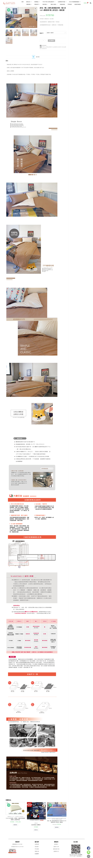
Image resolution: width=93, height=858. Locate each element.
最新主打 (28, 1)
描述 (33, 56)
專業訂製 (37, 851)
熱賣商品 (36, 1)
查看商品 (36, 829)
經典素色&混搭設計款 (56, 818)
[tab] (33, 56)
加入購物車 (51, 40)
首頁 (23, 1)
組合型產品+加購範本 (36, 824)
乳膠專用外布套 (61, 1)
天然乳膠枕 (21, 816)
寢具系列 (37, 4)
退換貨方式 (56, 851)
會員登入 (56, 844)
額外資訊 (38, 56)
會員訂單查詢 (77, 4)
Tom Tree (12, 816)
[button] (90, 3)
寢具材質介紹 (56, 849)
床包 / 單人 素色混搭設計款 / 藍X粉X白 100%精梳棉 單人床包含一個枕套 (56, 821)
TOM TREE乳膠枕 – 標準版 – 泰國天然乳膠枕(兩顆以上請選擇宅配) (15, 819)
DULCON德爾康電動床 (74, 1)
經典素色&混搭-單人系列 (59, 46)
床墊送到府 (62, 4)
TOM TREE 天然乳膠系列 (48, 1)
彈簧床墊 (28, 4)
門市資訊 (70, 4)
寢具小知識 (53, 4)
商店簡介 (37, 846)
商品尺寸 (42, 33)
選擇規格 (15, 824)
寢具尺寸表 (56, 846)
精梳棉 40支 (51, 46)
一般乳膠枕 (17, 816)
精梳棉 (47, 46)
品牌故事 (37, 844)
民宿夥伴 (37, 853)
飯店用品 (45, 4)
